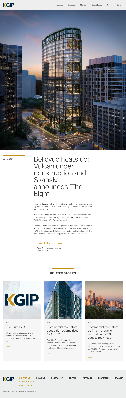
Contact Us (24, 378)
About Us (59, 5)
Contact (120, 5)
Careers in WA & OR (28, 382)
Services (71, 5)
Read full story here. (49, 243)
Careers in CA (25, 385)
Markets (83, 5)
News (109, 5)
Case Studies (97, 5)
